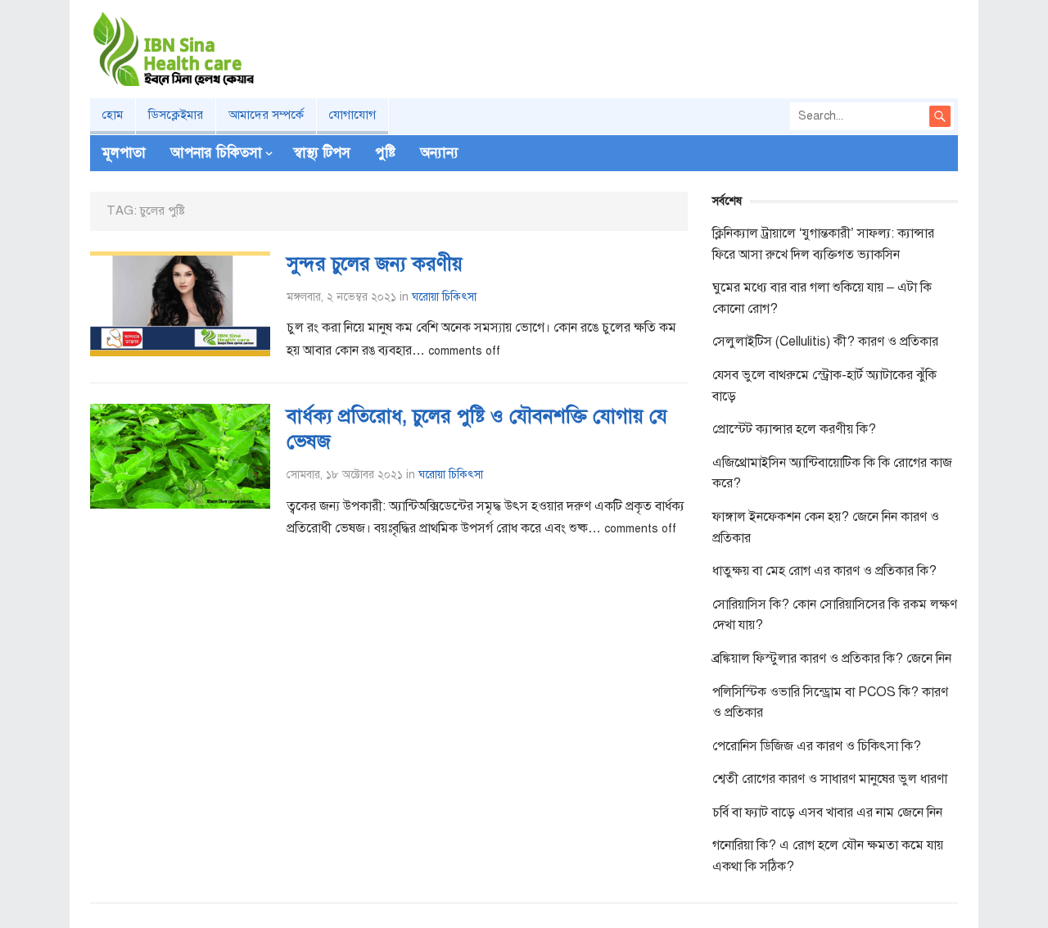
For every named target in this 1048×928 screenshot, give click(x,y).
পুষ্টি (385, 152)
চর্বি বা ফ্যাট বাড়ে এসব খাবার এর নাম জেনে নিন (827, 812)
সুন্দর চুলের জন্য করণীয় (375, 263)
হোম (112, 114)
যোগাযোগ (352, 114)
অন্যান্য (439, 152)
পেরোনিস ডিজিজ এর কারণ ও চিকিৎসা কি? (816, 746)
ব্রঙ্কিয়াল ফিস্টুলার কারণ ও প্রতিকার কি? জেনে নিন (831, 658)
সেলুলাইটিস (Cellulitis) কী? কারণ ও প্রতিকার (825, 341)
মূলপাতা (124, 152)
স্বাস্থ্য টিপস (322, 152)
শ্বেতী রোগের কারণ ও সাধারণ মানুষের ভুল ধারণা (829, 779)
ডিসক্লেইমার (175, 114)
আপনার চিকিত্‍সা (216, 152)
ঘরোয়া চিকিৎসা (444, 297)
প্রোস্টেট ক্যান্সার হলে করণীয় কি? (794, 429)
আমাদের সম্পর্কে (266, 114)
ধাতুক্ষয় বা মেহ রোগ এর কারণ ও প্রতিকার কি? (824, 571)
